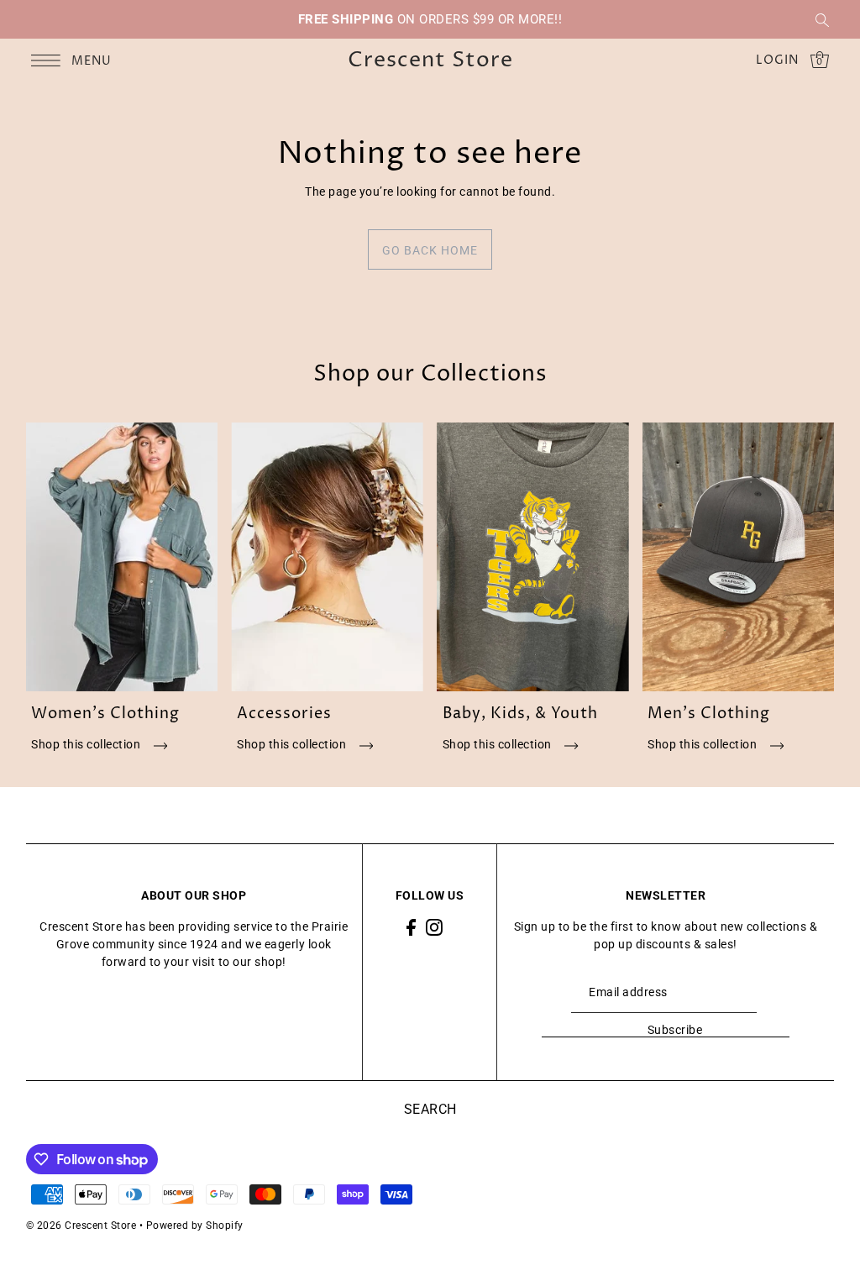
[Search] (822, 19)
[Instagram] (434, 927)
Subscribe (675, 1030)
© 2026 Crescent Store (81, 1225)
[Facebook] (411, 927)
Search (430, 1109)
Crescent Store (430, 60)
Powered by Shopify (195, 1225)
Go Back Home (430, 250)
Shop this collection (87, 744)
